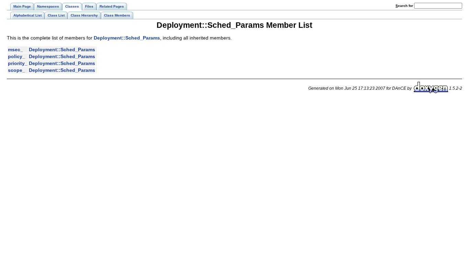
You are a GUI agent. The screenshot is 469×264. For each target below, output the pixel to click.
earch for (405, 6)
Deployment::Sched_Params (127, 38)
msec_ (15, 49)
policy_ (16, 56)
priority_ (17, 63)
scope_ (16, 70)
